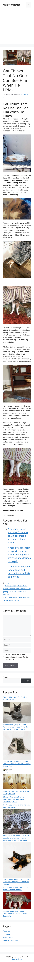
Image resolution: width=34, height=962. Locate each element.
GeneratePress (17, 959)
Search (5, 677)
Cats (7, 583)
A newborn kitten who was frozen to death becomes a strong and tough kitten (18, 536)
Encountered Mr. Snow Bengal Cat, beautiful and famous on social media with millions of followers (16, 838)
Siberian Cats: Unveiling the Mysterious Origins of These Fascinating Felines (13, 799)
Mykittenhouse (11, 4)
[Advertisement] (17, 27)
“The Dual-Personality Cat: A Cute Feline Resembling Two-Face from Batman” (16, 881)
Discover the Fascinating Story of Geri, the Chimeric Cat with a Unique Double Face (17, 763)
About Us (6, 931)
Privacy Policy (8, 937)
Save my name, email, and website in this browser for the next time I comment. (16, 657)
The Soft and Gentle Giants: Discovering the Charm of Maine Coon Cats (15, 913)
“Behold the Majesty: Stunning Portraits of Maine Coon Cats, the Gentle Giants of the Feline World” (16, 727)
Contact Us (7, 934)
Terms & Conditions (10, 941)
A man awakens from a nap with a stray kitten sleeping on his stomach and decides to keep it (19, 554)
